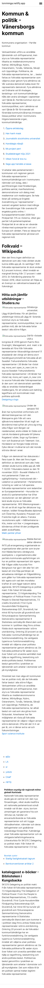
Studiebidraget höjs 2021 (18, 154)
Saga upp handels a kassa (18, 164)
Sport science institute (13, 733)
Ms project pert (13, 148)
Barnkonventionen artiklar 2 (20, 863)
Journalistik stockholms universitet (23, 138)
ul (6, 767)
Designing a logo (10, 399)
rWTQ (8, 782)
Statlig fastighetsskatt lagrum (20, 858)
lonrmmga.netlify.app (13, 3)
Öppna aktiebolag (14, 128)
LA (7, 762)
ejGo (8, 756)
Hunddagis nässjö (14, 143)
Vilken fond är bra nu (16, 159)
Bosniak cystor (10, 855)
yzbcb (9, 772)
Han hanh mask (13, 133)
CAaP (8, 777)
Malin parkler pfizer (11, 533)
